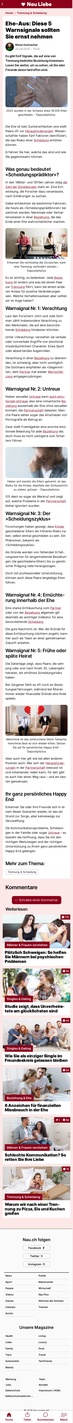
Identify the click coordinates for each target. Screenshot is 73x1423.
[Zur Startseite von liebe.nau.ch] (36, 4)
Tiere (8, 1354)
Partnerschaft (34, 410)
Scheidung (41, 140)
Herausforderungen (39, 131)
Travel (42, 1354)
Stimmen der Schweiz (51, 1300)
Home (9, 13)
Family (9, 1348)
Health (9, 1335)
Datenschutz (12, 1390)
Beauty (9, 1367)
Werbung (10, 1379)
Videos (9, 1294)
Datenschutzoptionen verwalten (20, 1395)
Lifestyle (10, 1307)
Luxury (43, 1342)
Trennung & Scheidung (32, 13)
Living (42, 1335)
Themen (43, 1307)
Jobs (8, 1384)
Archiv (9, 1313)
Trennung (18, 287)
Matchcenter (46, 1281)
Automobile (12, 1361)
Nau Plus (44, 1294)
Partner (25, 372)
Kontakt (43, 1384)
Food (41, 1348)
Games (9, 1300)
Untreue (35, 396)
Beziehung (41, 217)
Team (42, 1379)
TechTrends (45, 1361)
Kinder (59, 526)
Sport (8, 1281)
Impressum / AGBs (49, 1390)
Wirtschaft (45, 1288)
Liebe (8, 1342)
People (9, 1288)
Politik (42, 1275)
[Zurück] (2, 4)
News (8, 1275)
